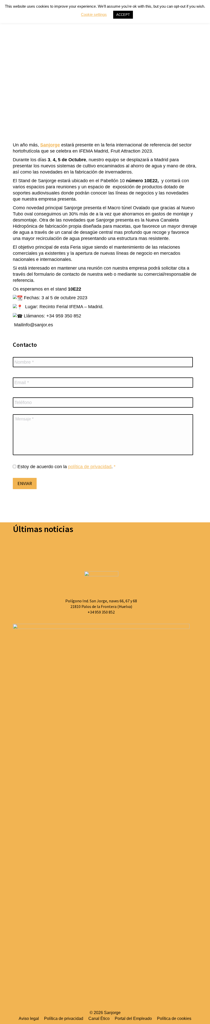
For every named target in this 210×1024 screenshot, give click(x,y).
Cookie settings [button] (94, 14)
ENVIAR (24, 483)
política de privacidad (89, 466)
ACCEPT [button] (123, 15)
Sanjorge (50, 144)
